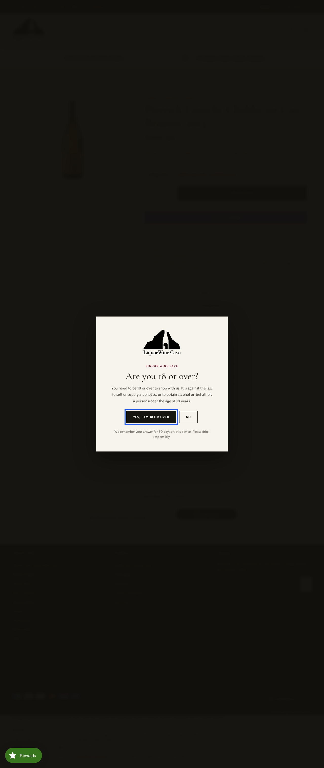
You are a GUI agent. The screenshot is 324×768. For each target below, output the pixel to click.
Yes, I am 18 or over (151, 417)
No (188, 417)
